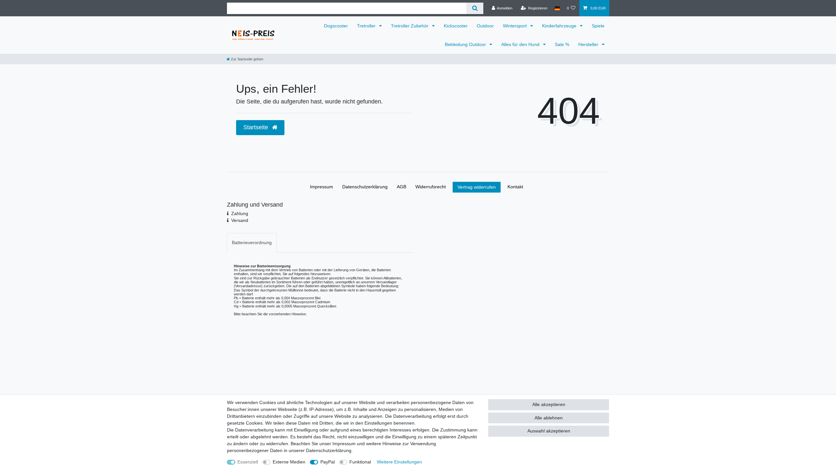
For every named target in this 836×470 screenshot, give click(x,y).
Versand (239, 220)
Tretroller (367, 25)
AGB (401, 186)
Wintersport (515, 25)
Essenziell (247, 461)
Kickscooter (456, 25)
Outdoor (485, 25)
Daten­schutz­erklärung (365, 186)
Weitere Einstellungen (399, 461)
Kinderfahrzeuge (560, 25)
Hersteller (589, 44)
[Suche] (474, 8)
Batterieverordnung (252, 242)
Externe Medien (289, 461)
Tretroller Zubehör (410, 25)
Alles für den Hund (521, 44)
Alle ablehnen (549, 417)
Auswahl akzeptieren (548, 430)
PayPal (327, 461)
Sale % (562, 44)
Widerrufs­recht (430, 186)
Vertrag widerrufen (477, 187)
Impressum (321, 186)
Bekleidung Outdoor (466, 44)
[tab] (252, 242)
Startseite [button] (256, 127)
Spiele (598, 25)
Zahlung (239, 213)
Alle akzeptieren (548, 404)
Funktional (360, 461)
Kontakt (515, 186)
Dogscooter (336, 25)
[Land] (557, 8)
